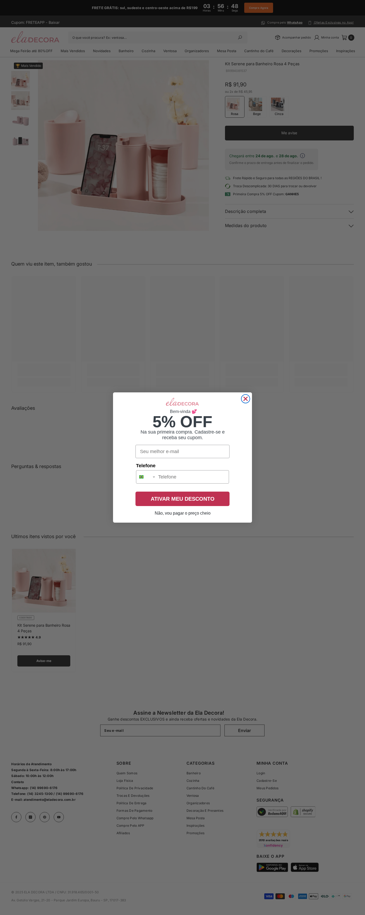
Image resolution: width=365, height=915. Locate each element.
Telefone (146, 465)
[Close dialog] (245, 399)
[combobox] (146, 476)
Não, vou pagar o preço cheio (183, 513)
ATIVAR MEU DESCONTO (183, 499)
